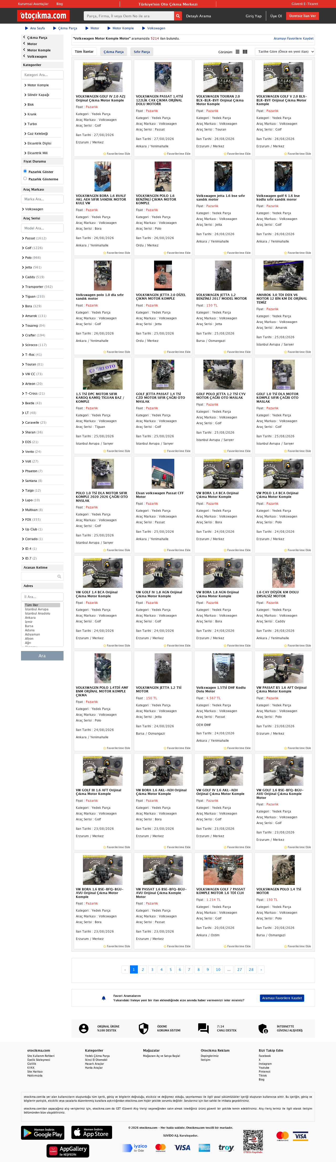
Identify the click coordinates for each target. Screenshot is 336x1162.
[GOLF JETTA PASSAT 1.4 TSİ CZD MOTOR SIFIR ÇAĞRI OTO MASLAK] (163, 374)
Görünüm (225, 52)
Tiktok (263, 1075)
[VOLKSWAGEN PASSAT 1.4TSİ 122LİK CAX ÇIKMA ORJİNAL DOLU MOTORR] (163, 76)
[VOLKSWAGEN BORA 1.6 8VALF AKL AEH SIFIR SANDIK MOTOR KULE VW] (103, 176)
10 (218, 969)
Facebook (265, 1055)
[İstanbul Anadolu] (42, 613)
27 (239, 969)
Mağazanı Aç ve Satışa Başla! (161, 1055)
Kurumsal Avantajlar (33, 4)
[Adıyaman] (42, 634)
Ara (42, 655)
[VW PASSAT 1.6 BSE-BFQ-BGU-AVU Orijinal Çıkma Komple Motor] (163, 869)
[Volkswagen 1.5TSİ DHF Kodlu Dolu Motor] (223, 667)
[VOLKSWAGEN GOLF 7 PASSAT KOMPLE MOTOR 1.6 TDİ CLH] (223, 869)
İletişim (205, 1059)
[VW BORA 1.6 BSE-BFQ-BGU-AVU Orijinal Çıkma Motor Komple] (103, 869)
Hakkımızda (35, 1075)
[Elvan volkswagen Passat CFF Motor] (163, 473)
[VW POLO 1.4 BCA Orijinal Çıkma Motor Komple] (283, 473)
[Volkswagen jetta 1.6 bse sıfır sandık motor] (223, 176)
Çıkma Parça (67, 28)
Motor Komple (123, 28)
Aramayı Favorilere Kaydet (282, 998)
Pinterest (264, 1071)
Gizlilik (31, 1063)
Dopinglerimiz (210, 1055)
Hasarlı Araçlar (94, 1063)
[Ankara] (42, 618)
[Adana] (42, 630)
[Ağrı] (42, 643)
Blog (59, 4)
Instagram (265, 1063)
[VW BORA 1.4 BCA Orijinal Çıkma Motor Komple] (223, 473)
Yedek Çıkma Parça (97, 1055)
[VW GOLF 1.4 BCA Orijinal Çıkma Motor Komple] (103, 572)
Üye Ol (276, 16)
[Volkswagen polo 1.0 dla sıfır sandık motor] (103, 275)
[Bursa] (42, 626)
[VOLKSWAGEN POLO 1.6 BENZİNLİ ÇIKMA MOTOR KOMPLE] (163, 176)
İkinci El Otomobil (96, 1059)
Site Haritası (35, 1071)
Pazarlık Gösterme (43, 179)
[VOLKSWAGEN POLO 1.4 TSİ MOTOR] (283, 869)
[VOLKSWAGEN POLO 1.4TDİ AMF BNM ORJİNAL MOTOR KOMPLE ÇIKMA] (103, 667)
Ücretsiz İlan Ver (302, 16)
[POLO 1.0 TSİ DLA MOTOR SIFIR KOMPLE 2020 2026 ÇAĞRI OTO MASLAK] (103, 473)
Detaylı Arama (198, 16)
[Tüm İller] (42, 605)
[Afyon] (42, 639)
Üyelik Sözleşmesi (38, 1059)
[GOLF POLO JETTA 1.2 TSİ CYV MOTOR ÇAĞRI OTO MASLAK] (223, 374)
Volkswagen (156, 28)
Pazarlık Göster (41, 172)
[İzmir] (42, 622)
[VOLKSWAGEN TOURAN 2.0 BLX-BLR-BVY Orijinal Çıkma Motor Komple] (223, 76)
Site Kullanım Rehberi (41, 1055)
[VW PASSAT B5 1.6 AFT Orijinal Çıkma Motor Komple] (283, 667)
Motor (95, 28)
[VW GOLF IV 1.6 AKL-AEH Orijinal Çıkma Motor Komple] (223, 770)
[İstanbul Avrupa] (42, 609)
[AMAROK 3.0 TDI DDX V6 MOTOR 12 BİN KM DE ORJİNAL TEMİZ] (283, 275)
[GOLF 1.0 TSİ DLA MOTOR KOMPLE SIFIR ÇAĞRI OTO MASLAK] (283, 374)
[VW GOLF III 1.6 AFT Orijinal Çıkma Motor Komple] (103, 770)
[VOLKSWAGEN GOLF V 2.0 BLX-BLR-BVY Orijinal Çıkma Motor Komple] (283, 76)
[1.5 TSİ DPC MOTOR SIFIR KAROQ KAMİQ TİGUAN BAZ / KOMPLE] (103, 374)
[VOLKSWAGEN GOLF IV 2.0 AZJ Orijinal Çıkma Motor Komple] (103, 76)
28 (251, 969)
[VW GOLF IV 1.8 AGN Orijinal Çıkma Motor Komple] (163, 572)
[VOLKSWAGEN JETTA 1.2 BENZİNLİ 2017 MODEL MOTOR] (223, 275)
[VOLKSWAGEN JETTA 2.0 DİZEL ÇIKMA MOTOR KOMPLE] (163, 275)
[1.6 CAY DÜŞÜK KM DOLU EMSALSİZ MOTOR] (283, 572)
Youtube (264, 1067)
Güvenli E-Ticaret (305, 4)
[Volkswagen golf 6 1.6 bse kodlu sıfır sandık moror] (283, 176)
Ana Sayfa (37, 28)
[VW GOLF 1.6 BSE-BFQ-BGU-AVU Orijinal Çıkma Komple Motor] (283, 770)
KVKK (31, 1067)
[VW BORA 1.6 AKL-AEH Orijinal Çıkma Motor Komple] (163, 770)
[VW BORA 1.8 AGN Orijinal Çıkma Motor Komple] (223, 572)
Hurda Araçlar (94, 1067)
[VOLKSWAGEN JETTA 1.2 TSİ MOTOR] (163, 667)
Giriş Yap (254, 16)
